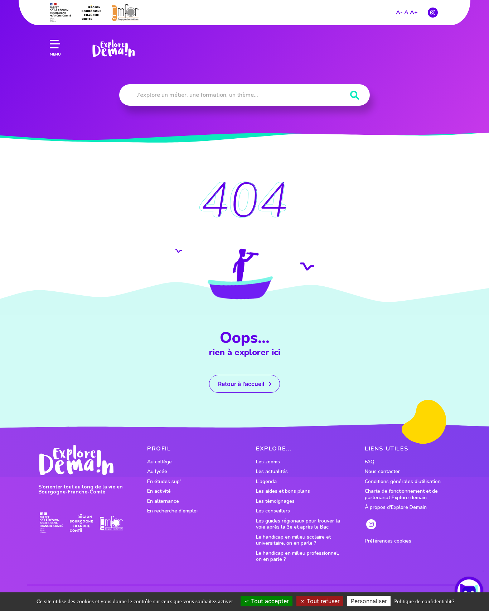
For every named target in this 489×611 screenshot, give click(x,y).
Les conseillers (273, 511)
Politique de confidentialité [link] (424, 601)
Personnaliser (369, 601)
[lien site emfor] (125, 12)
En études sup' (164, 481)
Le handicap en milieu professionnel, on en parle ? (297, 556)
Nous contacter (382, 471)
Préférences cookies (388, 541)
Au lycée (157, 471)
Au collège (159, 462)
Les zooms (268, 462)
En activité (159, 491)
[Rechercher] (354, 95)
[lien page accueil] (113, 48)
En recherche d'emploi (172, 511)
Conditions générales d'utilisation (403, 481)
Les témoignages (275, 501)
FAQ (369, 462)
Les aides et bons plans (283, 491)
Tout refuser (322, 601)
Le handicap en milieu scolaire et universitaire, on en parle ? (293, 540)
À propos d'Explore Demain (396, 507)
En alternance (163, 501)
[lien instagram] (433, 13)
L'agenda (266, 481)
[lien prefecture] (60, 12)
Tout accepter (269, 601)
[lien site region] (91, 12)
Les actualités (272, 471)
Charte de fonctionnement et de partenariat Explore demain (401, 494)
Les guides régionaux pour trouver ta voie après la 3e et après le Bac (298, 524)
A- (399, 12)
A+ (414, 12)
